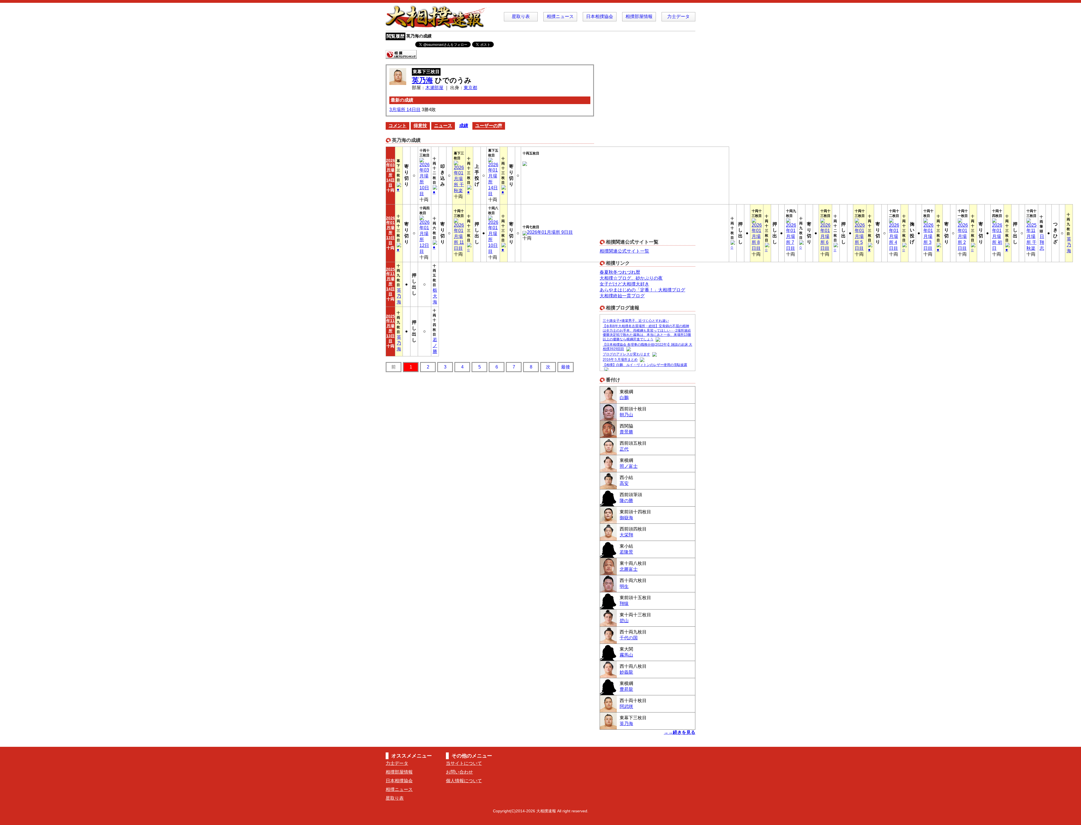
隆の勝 (626, 500)
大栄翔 (626, 534)
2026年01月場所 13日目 (390, 230)
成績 (463, 125)
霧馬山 (626, 655)
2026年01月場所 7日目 (791, 237)
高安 (624, 483)
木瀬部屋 (434, 87)
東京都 (470, 87)
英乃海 (422, 80)
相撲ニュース (560, 16)
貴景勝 (626, 432)
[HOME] (439, 25)
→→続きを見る (679, 732)
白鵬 (624, 397)
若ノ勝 (435, 345)
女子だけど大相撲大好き (624, 284)
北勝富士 (629, 569)
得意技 (420, 125)
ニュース (443, 125)
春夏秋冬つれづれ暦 (620, 272)
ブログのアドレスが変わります (626, 354)
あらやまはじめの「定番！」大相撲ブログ (642, 289)
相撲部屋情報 (639, 16)
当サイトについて (464, 763)
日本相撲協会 (599, 16)
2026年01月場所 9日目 (550, 232)
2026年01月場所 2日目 (963, 237)
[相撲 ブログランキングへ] (401, 56)
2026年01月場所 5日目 (860, 237)
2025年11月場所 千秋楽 (1031, 237)
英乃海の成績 (419, 35)
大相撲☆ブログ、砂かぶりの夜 (631, 278)
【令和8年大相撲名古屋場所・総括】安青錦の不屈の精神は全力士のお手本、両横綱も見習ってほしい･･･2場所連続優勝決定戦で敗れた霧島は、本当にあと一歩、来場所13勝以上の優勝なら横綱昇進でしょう (647, 332)
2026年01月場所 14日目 (493, 179)
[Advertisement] (642, 148)
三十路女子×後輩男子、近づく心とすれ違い (636, 321)
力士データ (678, 16)
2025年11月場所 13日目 (390, 328)
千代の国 (629, 637)
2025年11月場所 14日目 (390, 281)
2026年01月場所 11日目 (459, 237)
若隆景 (626, 552)
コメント (397, 125)
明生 (624, 586)
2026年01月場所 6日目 (825, 237)
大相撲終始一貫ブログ (622, 295)
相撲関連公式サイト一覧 (624, 251)
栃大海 (435, 296)
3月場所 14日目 (405, 109)
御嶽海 (626, 517)
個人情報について (464, 780)
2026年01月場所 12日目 (424, 237)
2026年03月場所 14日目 (390, 172)
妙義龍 (626, 672)
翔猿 (624, 603)
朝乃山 (626, 414)
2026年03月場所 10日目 (424, 179)
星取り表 (521, 16)
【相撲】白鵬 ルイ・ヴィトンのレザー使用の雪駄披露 (645, 365)
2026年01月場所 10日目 (493, 237)
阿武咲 (626, 706)
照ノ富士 (629, 466)
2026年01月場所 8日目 (757, 237)
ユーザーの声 (488, 125)
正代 (624, 449)
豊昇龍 (626, 689)
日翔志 (1042, 242)
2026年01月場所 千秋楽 (459, 179)
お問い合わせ (459, 772)
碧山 (624, 620)
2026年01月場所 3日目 (928, 237)
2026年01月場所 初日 (997, 237)
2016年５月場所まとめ (620, 360)
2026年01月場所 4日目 (894, 237)
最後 (565, 367)
